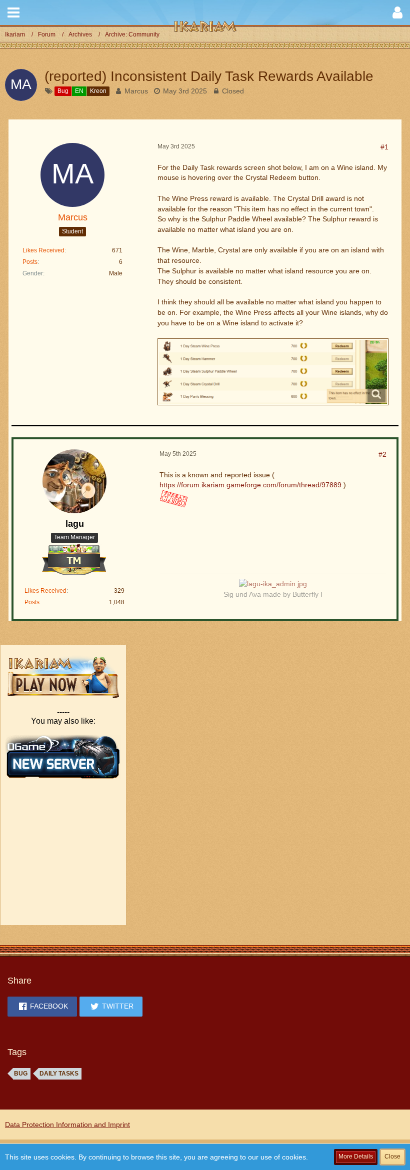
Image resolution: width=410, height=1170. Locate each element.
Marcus (136, 91)
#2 (382, 454)
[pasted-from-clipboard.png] (273, 371)
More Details (355, 1156)
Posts (30, 261)
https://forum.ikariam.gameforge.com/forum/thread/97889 (251, 485)
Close (392, 1156)
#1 (384, 147)
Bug (21, 1073)
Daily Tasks (59, 1073)
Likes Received (43, 250)
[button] (13, 12)
